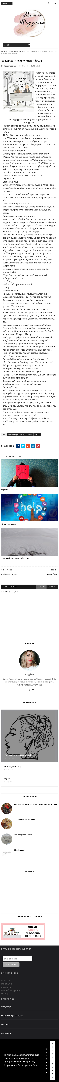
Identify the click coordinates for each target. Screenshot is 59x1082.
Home (3, 52)
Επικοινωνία (6, 983)
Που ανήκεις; (19, 850)
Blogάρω (43, 52)
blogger (41, 586)
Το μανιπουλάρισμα (8, 524)
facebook (52, 586)
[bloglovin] (55, 3)
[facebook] (48, 3)
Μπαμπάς (5, 1024)
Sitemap (5, 993)
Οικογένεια (6, 1033)
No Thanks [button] (46, 1060)
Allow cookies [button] (52, 1060)
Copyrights (6, 987)
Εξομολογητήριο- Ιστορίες (18, 52)
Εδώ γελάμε (6, 1006)
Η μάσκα (4, 489)
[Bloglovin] (33, 691)
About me (5, 980)
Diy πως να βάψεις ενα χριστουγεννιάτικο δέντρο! (35, 804)
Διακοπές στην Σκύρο (23, 834)
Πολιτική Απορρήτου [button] (27, 1065)
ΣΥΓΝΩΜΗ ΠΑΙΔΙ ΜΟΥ (24, 819)
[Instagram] (29, 691)
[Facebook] (26, 691)
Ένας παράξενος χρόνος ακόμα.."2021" (16, 558)
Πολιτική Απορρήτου (10, 990)
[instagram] (51, 3)
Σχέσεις (34, 52)
